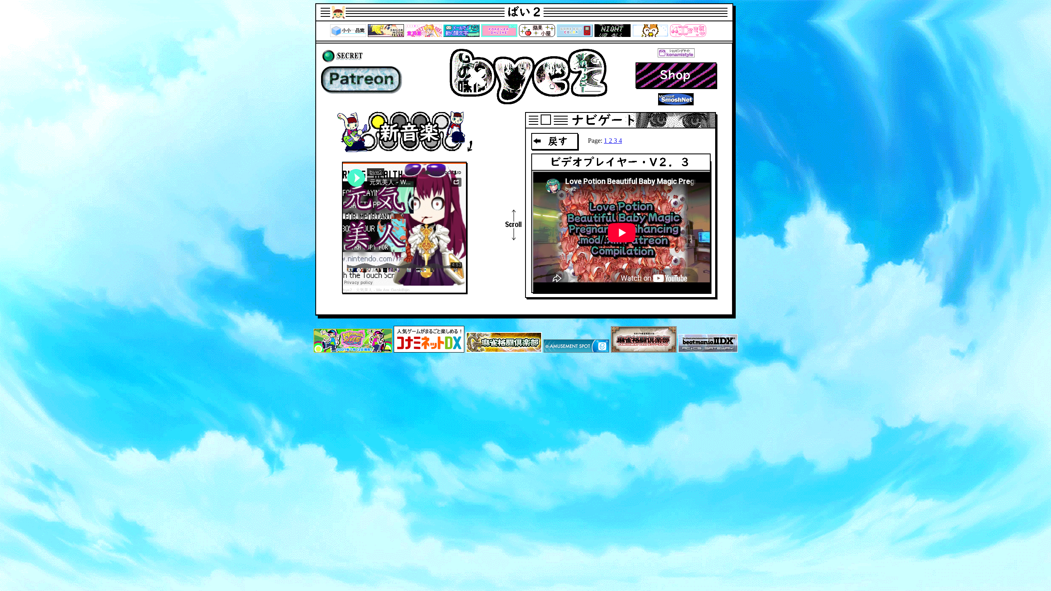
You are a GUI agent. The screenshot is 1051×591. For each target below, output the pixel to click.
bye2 (347, 290)
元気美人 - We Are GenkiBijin (383, 290)
